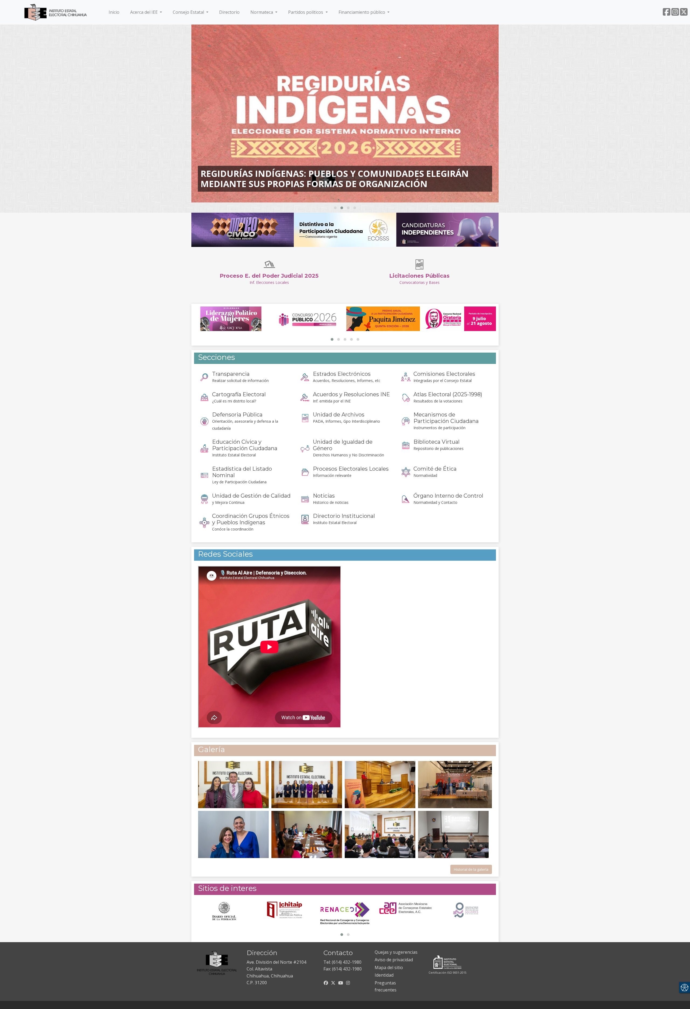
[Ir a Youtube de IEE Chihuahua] (340, 983)
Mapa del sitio (389, 967)
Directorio (229, 12)
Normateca (262, 12)
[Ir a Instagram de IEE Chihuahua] (675, 13)
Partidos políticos (306, 12)
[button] (335, 208)
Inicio (115, 12)
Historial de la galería (471, 869)
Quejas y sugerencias (396, 952)
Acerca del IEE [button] (144, 12)
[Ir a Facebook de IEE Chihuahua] (666, 13)
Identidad (384, 975)
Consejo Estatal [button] (189, 12)
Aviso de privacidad (394, 960)
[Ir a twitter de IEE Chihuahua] (684, 13)
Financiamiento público (362, 12)
